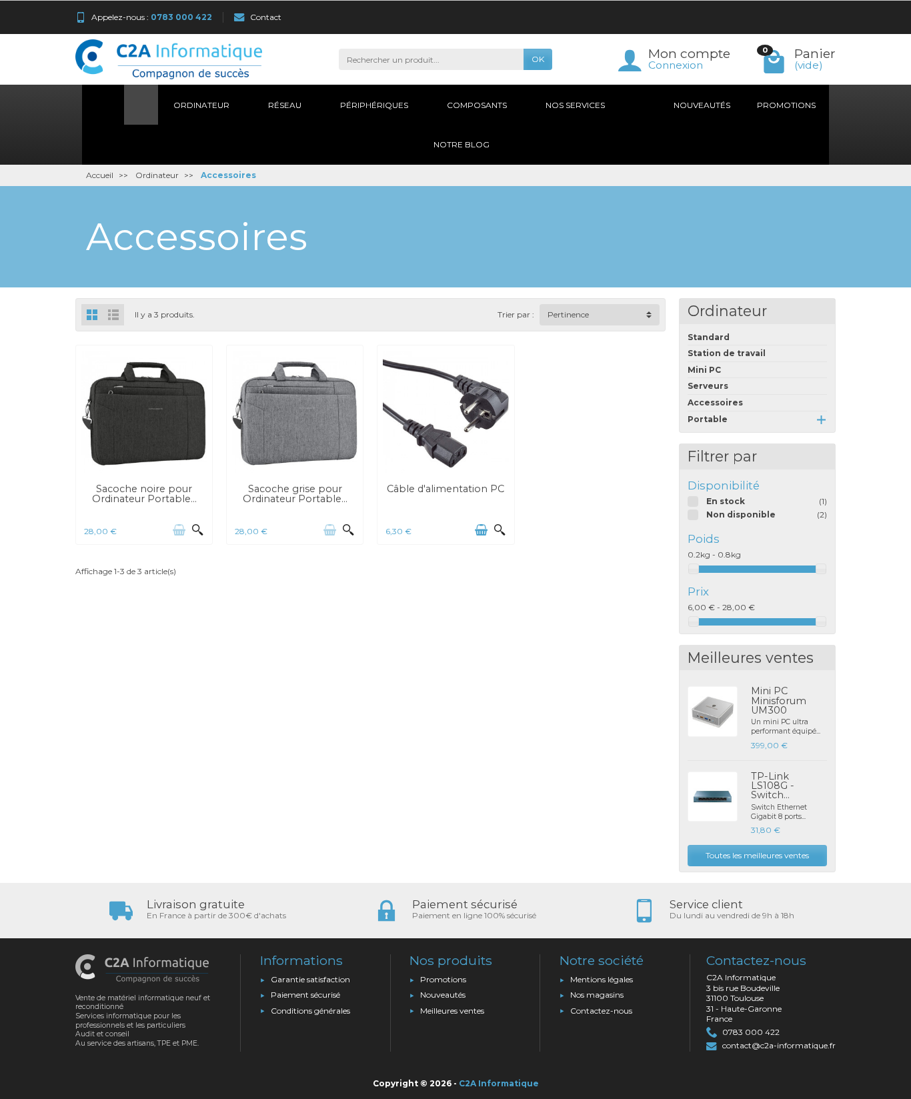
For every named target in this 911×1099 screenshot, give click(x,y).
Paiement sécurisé (305, 995)
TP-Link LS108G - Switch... (772, 786)
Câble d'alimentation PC (445, 489)
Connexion (675, 65)
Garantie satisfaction (310, 979)
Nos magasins (597, 995)
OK (538, 59)
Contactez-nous (601, 1011)
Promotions (443, 979)
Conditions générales (310, 1011)
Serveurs (708, 386)
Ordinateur (727, 310)
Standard (709, 337)
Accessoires (715, 402)
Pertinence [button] (568, 314)
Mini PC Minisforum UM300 (778, 700)
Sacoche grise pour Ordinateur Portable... (295, 493)
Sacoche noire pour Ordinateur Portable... (144, 493)
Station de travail (727, 353)
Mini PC (704, 370)
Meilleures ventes (452, 1011)
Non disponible (741, 514)
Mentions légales (601, 979)
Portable (708, 419)
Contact (265, 17)
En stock (725, 501)
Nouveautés (443, 995)
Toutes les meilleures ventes (757, 855)
